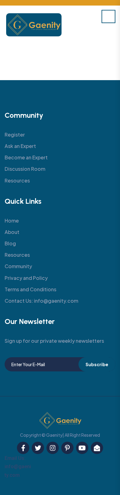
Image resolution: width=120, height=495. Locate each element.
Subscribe (97, 364)
